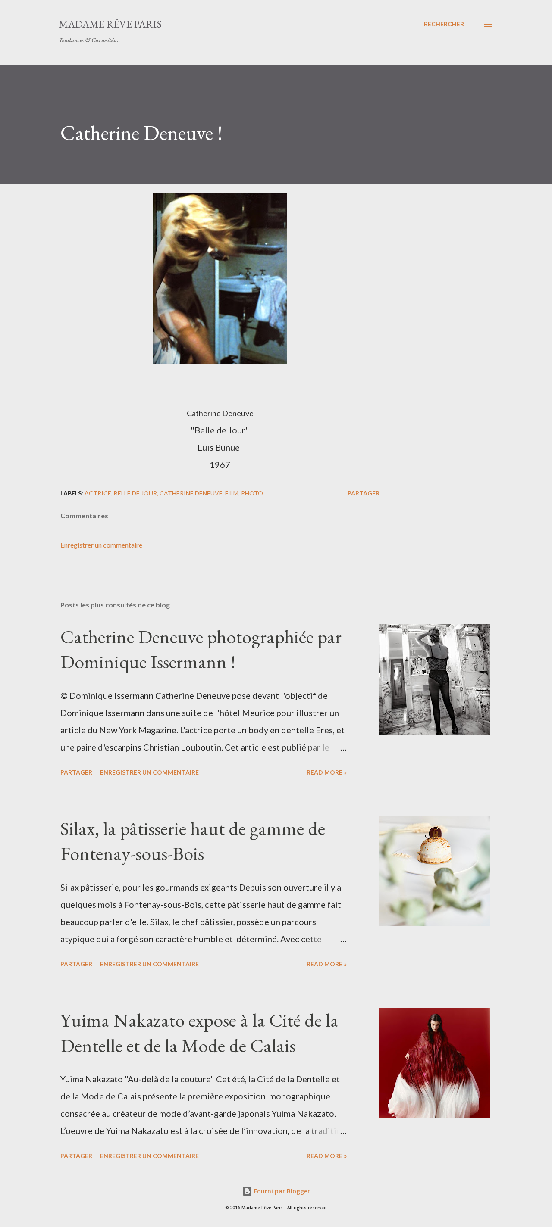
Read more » (327, 772)
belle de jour (135, 493)
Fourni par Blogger (281, 1191)
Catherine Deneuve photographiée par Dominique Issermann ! (201, 649)
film (231, 493)
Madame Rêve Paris (110, 24)
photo (252, 493)
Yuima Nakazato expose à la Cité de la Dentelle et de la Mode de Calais (199, 1033)
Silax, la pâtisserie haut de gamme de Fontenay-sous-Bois (192, 841)
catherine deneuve (191, 493)
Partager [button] (364, 493)
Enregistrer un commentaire (101, 545)
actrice (98, 493)
